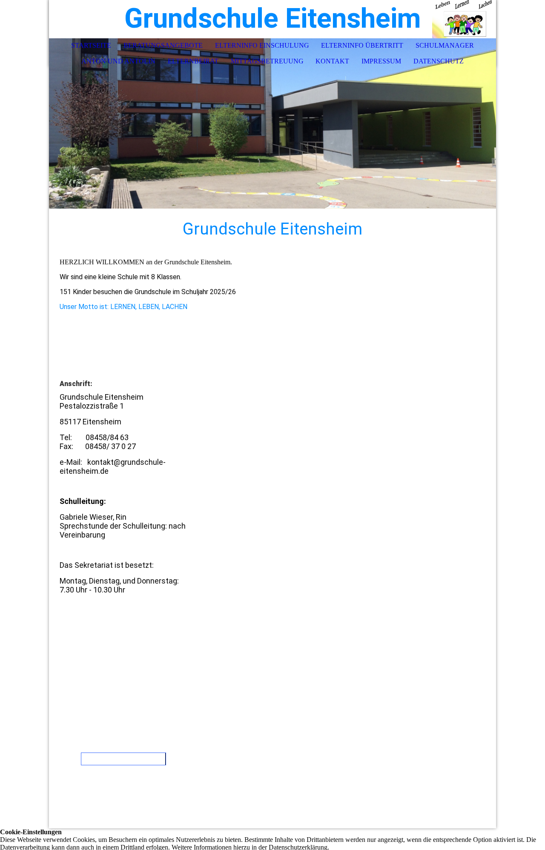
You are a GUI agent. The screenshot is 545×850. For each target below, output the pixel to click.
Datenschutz (438, 61)
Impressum (381, 61)
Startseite (91, 45)
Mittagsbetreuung (267, 61)
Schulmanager (445, 45)
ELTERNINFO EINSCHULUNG (262, 45)
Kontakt (332, 61)
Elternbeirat (193, 61)
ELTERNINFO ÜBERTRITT (362, 45)
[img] (464, 19)
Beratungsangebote (163, 45)
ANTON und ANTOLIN (118, 61)
